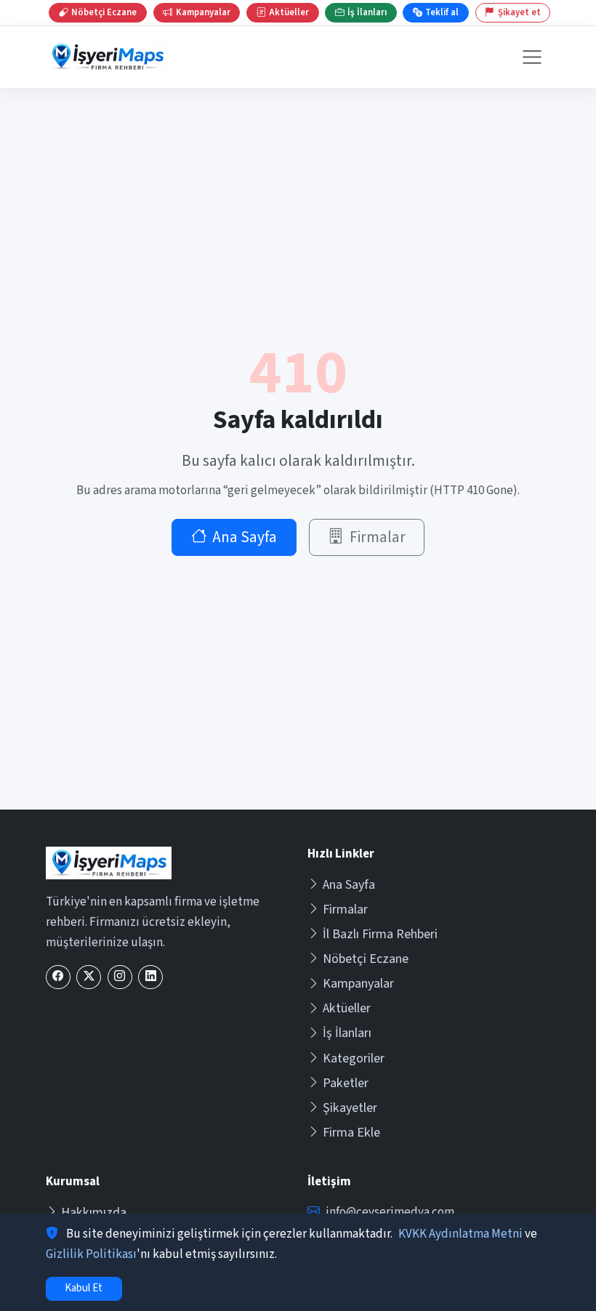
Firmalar (378, 537)
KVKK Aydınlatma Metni (460, 1234)
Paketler (346, 1083)
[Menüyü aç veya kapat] (532, 57)
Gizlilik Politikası (91, 1254)
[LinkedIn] (150, 977)
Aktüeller (347, 1008)
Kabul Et (83, 1288)
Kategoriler (353, 1058)
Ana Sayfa (244, 537)
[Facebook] (58, 977)
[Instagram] (120, 977)
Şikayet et (519, 12)
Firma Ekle (351, 1133)
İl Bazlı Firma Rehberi (380, 934)
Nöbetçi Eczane (365, 959)
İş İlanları (347, 1033)
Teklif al (442, 12)
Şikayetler (350, 1108)
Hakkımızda (93, 1212)
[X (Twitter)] (88, 977)
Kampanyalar (358, 984)
